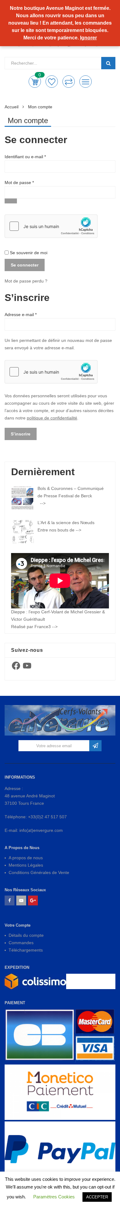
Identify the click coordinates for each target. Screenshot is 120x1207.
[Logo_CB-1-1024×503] (60, 1036)
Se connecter (24, 265)
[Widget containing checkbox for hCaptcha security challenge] (51, 226)
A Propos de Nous (22, 847)
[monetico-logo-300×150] (60, 1092)
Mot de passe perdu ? (26, 281)
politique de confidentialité (52, 417)
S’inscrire (20, 433)
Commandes (21, 942)
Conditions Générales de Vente (39, 872)
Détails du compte (26, 935)
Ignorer (88, 37)
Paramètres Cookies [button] (54, 1196)
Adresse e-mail (31, 314)
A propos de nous (26, 857)
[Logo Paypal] (60, 1149)
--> (43, 503)
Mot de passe (30, 182)
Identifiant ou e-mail (36, 156)
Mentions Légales (26, 865)
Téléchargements (26, 950)
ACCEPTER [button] (97, 1197)
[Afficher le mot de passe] (11, 200)
